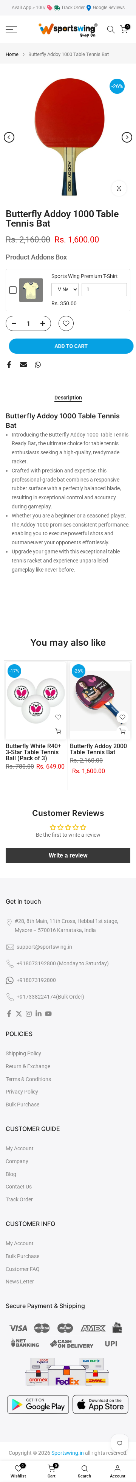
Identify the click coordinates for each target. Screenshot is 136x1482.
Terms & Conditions (28, 1079)
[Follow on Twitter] (18, 1013)
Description (68, 398)
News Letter (20, 1281)
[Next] (127, 137)
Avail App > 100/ (29, 7)
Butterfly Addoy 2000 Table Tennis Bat (98, 749)
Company (17, 1161)
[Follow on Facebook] (9, 1013)
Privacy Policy (22, 1092)
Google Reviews (109, 7)
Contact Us (19, 1187)
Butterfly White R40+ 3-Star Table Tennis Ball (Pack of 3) (33, 752)
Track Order (73, 7)
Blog (11, 1174)
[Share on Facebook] (9, 364)
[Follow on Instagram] (28, 1013)
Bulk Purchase (22, 1104)
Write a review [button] (68, 855)
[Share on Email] (23, 364)
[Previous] (9, 137)
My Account (20, 1148)
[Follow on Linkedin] (38, 1013)
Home (12, 54)
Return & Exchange (28, 1066)
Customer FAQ (23, 1269)
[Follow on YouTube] (48, 1013)
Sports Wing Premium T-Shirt (84, 276)
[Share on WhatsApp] (37, 364)
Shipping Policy (23, 1053)
